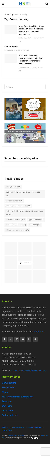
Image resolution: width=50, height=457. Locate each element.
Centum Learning (21, 14)
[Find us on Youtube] (22, 339)
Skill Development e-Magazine (17, 396)
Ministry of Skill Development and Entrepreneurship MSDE (24, 213)
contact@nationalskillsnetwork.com (28, 370)
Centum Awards (11, 46)
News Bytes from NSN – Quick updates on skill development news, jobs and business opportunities (31, 30)
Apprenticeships (35, 220)
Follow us (26, 263)
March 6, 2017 (37, 67)
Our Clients (7, 410)
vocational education (15, 220)
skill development (14, 201)
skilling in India (13, 187)
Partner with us (9, 415)
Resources (7, 401)
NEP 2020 (34, 225)
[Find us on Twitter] (10, 339)
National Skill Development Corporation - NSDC (23, 194)
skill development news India (18, 206)
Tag (12, 14)
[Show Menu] (3, 4)
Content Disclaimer (34, 428)
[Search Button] (47, 4)
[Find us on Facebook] (4, 339)
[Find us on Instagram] (16, 339)
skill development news (16, 225)
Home (6, 14)
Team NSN (9, 50)
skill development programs (17, 230)
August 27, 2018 (39, 38)
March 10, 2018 (20, 50)
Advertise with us (18, 428)
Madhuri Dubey (26, 67)
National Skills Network (15, 435)
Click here (39, 331)
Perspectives (8, 387)
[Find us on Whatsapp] (35, 339)
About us (5, 428)
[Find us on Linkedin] (29, 339)
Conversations (9, 382)
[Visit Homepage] (25, 3)
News (5, 392)
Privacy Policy (7, 430)
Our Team (7, 406)
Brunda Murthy (26, 38)
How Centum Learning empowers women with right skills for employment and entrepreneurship (30, 59)
